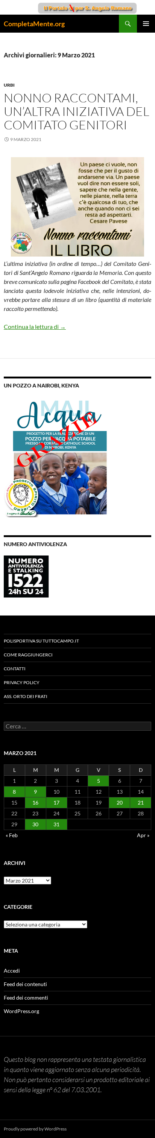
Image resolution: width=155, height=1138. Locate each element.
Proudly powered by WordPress (35, 1129)
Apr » (143, 835)
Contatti (15, 668)
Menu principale (146, 24)
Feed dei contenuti (25, 984)
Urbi (9, 85)
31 (56, 824)
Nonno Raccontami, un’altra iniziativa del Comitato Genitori (76, 111)
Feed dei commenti (26, 997)
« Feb (12, 835)
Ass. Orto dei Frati (25, 696)
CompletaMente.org (34, 24)
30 (35, 824)
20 (120, 802)
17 (56, 802)
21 (141, 802)
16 (35, 802)
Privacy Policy (22, 682)
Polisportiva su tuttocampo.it (41, 641)
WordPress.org (21, 1011)
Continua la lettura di (35, 326)
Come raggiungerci (28, 655)
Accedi (12, 970)
